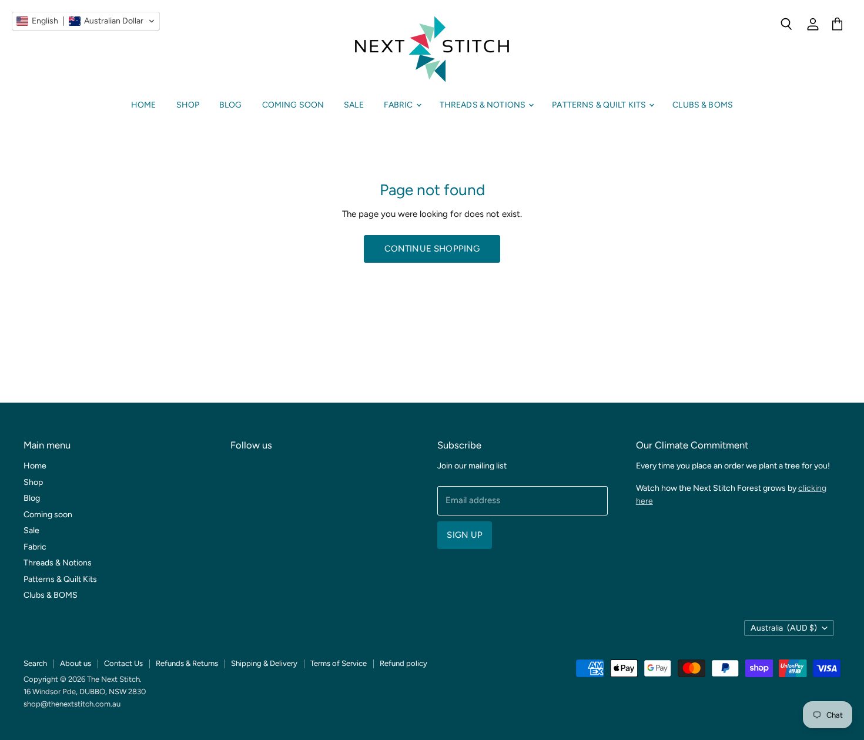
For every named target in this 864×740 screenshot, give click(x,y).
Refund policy (403, 663)
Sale (354, 105)
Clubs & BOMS (702, 105)
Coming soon (293, 105)
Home (143, 105)
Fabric (399, 105)
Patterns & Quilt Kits (600, 105)
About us (75, 663)
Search (35, 663)
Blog (230, 105)
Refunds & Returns (187, 663)
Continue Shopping (432, 248)
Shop (188, 105)
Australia (784, 628)
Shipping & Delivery (264, 663)
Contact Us (123, 663)
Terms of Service (338, 663)
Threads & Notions (484, 105)
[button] (86, 21)
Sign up (465, 535)
